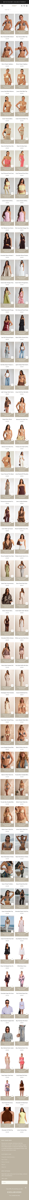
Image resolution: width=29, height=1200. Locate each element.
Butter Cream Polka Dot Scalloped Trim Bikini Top (22, 802)
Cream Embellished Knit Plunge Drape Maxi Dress (22, 693)
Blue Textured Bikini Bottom (7, 36)
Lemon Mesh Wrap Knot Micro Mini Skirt (21, 829)
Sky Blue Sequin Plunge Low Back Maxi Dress (7, 365)
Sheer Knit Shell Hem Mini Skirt (7, 146)
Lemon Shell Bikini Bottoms (7, 91)
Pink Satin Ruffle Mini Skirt (22, 665)
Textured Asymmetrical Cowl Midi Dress (7, 501)
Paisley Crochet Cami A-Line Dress (21, 556)
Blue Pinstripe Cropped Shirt (7, 1020)
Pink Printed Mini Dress (7, 1102)
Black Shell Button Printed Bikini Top (7, 857)
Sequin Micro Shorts (7, 419)
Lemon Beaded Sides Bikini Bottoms (22, 720)
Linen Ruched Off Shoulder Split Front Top (21, 474)
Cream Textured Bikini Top (22, 118)
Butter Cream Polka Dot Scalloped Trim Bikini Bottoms (7, 829)
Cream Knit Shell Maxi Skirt (7, 938)
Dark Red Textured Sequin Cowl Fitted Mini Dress (7, 337)
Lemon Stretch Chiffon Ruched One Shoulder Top (22, 201)
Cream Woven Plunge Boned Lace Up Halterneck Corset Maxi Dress (21, 283)
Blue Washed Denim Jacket (7, 1048)
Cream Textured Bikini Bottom (7, 119)
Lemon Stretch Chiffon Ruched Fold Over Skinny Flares (7, 201)
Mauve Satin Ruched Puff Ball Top (7, 665)
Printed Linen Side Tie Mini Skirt (22, 447)
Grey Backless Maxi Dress (22, 938)
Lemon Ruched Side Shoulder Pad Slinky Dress (22, 1130)
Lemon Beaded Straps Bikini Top (7, 747)
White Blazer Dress (21, 966)
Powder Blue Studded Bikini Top (21, 775)
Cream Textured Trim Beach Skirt (7, 474)
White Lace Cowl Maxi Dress (21, 638)
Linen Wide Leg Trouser (7, 528)
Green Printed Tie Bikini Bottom (7, 884)
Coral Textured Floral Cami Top (7, 173)
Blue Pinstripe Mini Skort (22, 1020)
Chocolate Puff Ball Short (22, 1102)
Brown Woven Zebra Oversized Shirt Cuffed (7, 611)
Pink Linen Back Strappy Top (21, 228)
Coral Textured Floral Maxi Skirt (22, 173)
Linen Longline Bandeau (21, 501)
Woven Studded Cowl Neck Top (7, 556)
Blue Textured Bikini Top (21, 36)
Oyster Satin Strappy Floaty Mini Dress (7, 283)
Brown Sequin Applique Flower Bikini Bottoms (7, 64)
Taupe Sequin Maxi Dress (7, 1075)
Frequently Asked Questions (8, 1157)
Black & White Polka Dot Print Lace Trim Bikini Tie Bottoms (7, 775)
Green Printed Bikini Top (7, 911)
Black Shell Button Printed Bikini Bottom (22, 857)
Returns (3, 1164)
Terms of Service (5, 1162)
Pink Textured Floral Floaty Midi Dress (22, 310)
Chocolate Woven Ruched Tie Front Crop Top (7, 255)
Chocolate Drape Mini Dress (7, 993)
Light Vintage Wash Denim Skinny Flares (22, 365)
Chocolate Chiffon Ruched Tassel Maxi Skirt (7, 638)
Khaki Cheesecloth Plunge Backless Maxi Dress (7, 310)
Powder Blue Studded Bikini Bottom (7, 802)
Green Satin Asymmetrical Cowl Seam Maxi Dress (7, 583)
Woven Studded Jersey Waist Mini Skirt (22, 529)
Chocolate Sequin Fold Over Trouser (21, 911)
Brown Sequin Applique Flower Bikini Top (21, 64)
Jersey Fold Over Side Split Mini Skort (22, 392)
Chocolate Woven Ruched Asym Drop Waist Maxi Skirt (21, 255)
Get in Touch (4, 1159)
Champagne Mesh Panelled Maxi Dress (7, 693)
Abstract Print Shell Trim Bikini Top (22, 419)
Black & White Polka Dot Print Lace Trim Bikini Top (22, 747)
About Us (3, 1167)
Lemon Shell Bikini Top (21, 91)
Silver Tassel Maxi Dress (21, 583)
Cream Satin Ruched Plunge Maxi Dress (7, 720)
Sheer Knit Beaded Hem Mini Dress (7, 966)
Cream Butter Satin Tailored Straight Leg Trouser (21, 611)
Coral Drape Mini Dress (21, 1075)
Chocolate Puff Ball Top (7, 1130)
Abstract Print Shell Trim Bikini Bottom (7, 447)
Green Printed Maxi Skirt (21, 884)
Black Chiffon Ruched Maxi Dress (22, 337)
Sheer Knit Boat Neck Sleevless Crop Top (22, 146)
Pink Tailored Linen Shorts (7, 228)
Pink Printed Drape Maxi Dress (21, 993)
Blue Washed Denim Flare (22, 1048)
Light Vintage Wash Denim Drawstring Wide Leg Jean (7, 392)
